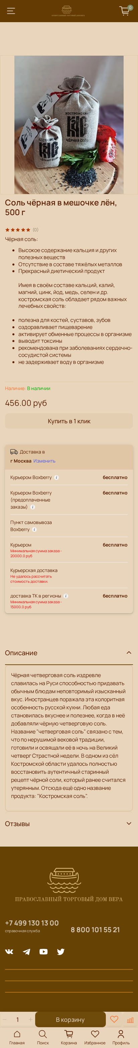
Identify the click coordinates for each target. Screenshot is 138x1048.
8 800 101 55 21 (95, 929)
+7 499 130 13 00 (32, 922)
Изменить (44, 461)
